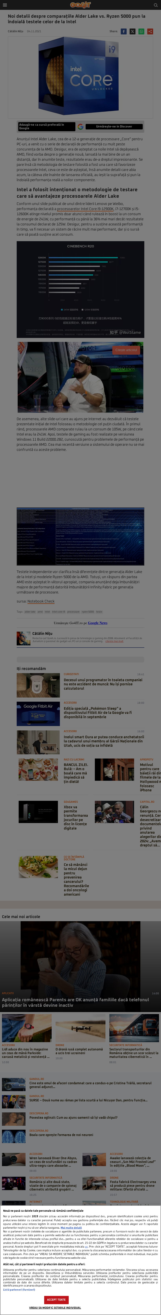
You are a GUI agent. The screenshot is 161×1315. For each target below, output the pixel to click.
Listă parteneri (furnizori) (19, 1290)
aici (86, 1247)
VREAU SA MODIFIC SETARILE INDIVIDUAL (55, 1308)
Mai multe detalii (71, 1228)
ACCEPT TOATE (56, 1300)
